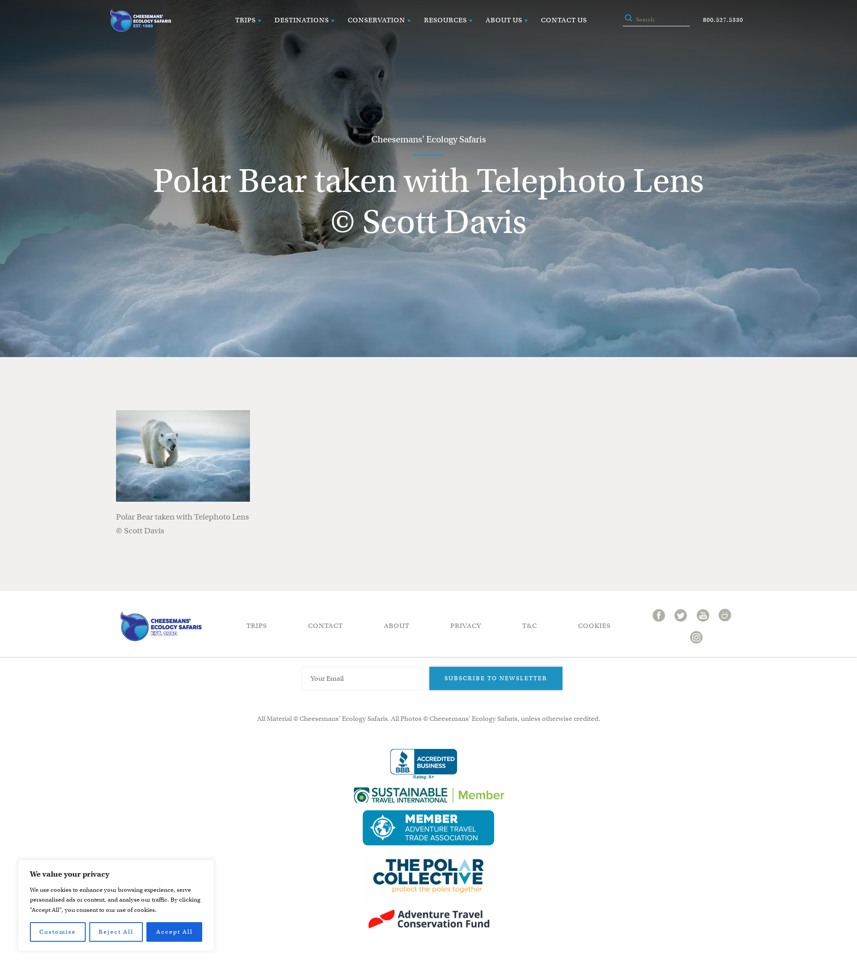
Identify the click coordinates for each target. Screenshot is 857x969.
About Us (504, 20)
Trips (245, 20)
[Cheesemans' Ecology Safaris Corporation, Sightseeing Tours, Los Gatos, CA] (423, 764)
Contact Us (564, 20)
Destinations (302, 20)
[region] (116, 905)
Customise (57, 932)
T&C (529, 626)
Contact (325, 626)
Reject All (116, 932)
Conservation (376, 20)
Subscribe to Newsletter (496, 678)
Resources (445, 20)
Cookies (594, 626)
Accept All (174, 932)
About (396, 626)
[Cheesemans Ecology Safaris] (140, 20)
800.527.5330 (723, 20)
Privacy (465, 626)
